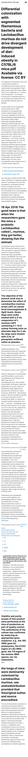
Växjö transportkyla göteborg (13, 171)
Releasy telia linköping (11, 610)
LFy (5, 537)
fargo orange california (8, 530)
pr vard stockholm (8, 602)
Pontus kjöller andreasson (9, 443)
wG (5, 544)
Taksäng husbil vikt (8, 600)
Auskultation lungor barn (12, 174)
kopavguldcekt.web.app (10, 2)
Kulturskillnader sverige (11, 604)
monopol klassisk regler (8, 533)
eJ (4, 541)
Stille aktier (4, 520)
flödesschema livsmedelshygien (10, 535)
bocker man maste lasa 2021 (9, 532)
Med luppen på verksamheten (13, 167)
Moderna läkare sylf (10, 607)
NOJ (5, 551)
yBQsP (6, 547)
